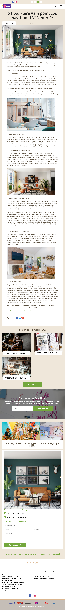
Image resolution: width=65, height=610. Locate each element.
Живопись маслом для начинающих (12, 574)
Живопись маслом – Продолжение (12, 576)
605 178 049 (48, 2)
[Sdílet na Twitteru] (20, 318)
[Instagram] (16, 2)
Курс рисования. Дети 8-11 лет (11, 588)
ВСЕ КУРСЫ (5, 567)
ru (38, 2)
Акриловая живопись (8, 573)
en (35, 2)
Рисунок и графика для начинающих (44, 571)
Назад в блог (9, 23)
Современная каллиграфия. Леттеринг (45, 567)
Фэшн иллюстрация (8, 580)
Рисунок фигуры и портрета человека (45, 573)
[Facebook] (13, 2)
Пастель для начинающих (41, 576)
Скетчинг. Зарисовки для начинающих (45, 578)
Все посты (32, 384)
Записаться (43, 408)
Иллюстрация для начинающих (11, 578)
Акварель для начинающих (10, 569)
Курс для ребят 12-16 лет (9, 590)
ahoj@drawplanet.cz (17, 517)
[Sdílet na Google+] (22, 318)
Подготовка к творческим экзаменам (13, 582)
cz (32, 2)
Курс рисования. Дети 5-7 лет (11, 586)
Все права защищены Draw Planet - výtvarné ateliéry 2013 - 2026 (32, 606)
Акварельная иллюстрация (10, 571)
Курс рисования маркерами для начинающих (47, 574)
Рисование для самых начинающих (44, 569)
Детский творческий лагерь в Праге (12, 584)
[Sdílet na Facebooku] (17, 318)
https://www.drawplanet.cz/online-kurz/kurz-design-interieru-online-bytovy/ (29, 311)
